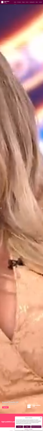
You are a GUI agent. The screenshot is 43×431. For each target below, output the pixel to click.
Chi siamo (19, 2)
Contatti (40, 2)
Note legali (30, 429)
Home (15, 2)
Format (27, 2)
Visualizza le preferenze (36, 426)
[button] (40, 417)
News (37, 2)
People (23, 2)
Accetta (19, 426)
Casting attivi (32, 2)
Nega (27, 426)
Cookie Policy (26, 429)
